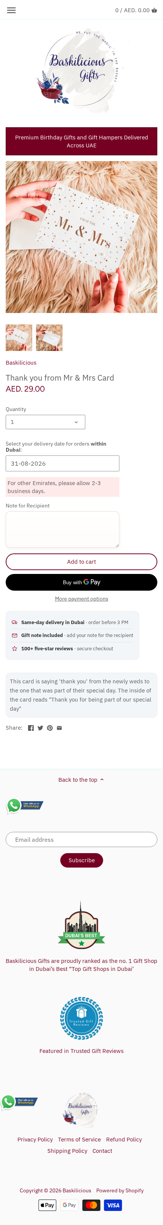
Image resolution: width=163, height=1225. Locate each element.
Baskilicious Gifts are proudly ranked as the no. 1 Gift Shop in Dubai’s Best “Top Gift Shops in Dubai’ (81, 964)
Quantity (16, 409)
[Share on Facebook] (31, 726)
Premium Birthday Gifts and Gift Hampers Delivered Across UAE (81, 141)
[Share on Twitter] (40, 726)
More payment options (81, 599)
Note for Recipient (28, 506)
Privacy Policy (35, 1139)
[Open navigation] (11, 10)
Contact (102, 1150)
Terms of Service (79, 1139)
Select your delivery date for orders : (56, 447)
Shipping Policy (67, 1150)
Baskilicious (21, 362)
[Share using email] (59, 726)
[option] (19, 337)
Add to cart (81, 561)
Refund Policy (124, 1139)
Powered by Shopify (120, 1190)
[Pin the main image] (50, 726)
